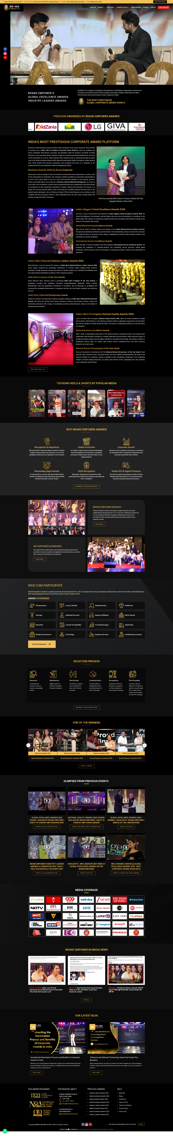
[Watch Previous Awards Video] (42, 740)
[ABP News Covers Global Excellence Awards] (53, 900)
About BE (93, 7)
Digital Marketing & (95, 1129)
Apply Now (110, 7)
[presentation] (28, 745)
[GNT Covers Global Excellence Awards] (70, 900)
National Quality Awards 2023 (98, 1108)
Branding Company (107, 1129)
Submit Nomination (160, 1)
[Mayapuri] (119, 924)
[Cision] (53, 932)
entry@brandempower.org (70, 1104)
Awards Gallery (122, 7)
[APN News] (119, 916)
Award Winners (136, 7)
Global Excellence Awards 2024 (99, 1102)
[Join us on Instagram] (5, 53)
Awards (100, 7)
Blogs (121, 1096)
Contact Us (122, 1099)
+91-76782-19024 (68, 1101)
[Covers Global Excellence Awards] (136, 900)
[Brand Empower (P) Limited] (12, 7)
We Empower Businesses (48, 546)
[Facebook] (83, 1124)
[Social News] (119, 932)
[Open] (104, 7)
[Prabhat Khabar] (86, 924)
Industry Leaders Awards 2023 (99, 1105)
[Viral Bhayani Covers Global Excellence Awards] (53, 916)
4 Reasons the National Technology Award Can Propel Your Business (114, 1058)
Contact (153, 7)
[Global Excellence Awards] (42, 1095)
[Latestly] (103, 916)
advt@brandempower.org (70, 1114)
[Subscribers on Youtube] (5, 57)
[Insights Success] (70, 932)
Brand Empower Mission (107, 507)
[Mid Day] (86, 900)
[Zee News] (103, 900)
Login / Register (163, 7)
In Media (145, 7)
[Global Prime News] (136, 924)
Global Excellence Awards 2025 (99, 1096)
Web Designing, (84, 1129)
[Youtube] (90, 1124)
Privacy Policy (123, 1108)
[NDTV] (36, 908)
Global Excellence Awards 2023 (99, 1111)
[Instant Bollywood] (86, 932)
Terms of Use (123, 1102)
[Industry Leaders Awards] (41, 1112)
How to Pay (122, 1111)
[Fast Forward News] (103, 932)
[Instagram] (57, 403)
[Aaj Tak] (36, 932)
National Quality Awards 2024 (98, 1099)
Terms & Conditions (125, 1105)
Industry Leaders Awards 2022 (99, 1114)
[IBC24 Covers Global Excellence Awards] (36, 916)
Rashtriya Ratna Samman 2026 (98, 1093)
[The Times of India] (119, 900)
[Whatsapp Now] (5, 1131)
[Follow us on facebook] (5, 49)
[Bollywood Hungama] (103, 924)
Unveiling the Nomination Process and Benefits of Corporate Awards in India (55, 1058)
